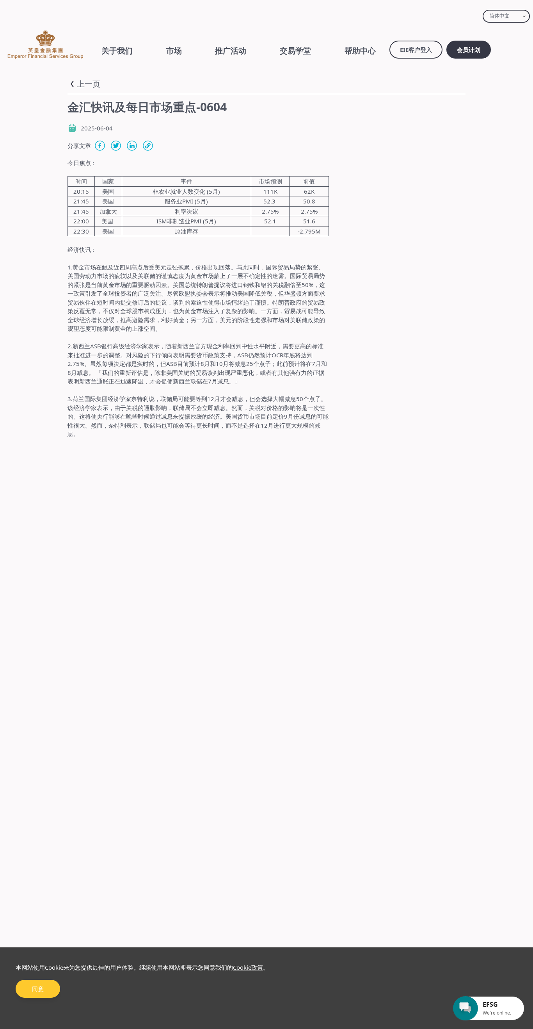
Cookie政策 (248, 967)
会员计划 (468, 50)
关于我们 (117, 50)
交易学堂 (295, 50)
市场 (174, 50)
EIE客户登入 (416, 50)
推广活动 (230, 50)
